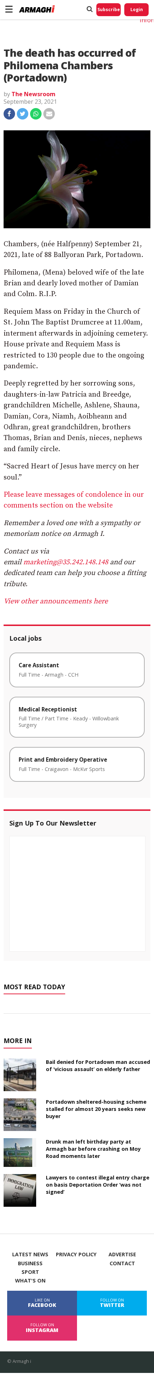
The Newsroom (33, 94)
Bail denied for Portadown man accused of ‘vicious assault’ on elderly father (98, 1065)
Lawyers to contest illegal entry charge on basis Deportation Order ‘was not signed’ (97, 1184)
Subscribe (108, 9)
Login (136, 9)
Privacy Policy (76, 1254)
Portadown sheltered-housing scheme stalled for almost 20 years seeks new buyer (96, 1109)
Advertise (122, 1254)
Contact (122, 1263)
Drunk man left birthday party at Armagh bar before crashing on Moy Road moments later (93, 1148)
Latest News (30, 1254)
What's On (30, 1280)
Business (30, 1263)
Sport (30, 1272)
